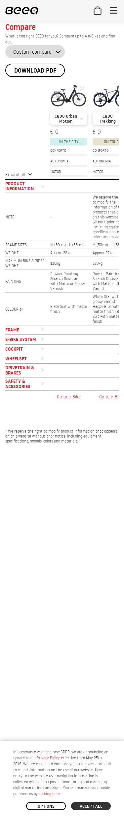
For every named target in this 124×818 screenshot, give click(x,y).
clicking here (49, 793)
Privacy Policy (48, 757)
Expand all (15, 174)
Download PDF (35, 70)
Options (46, 806)
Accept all (91, 806)
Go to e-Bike (69, 396)
